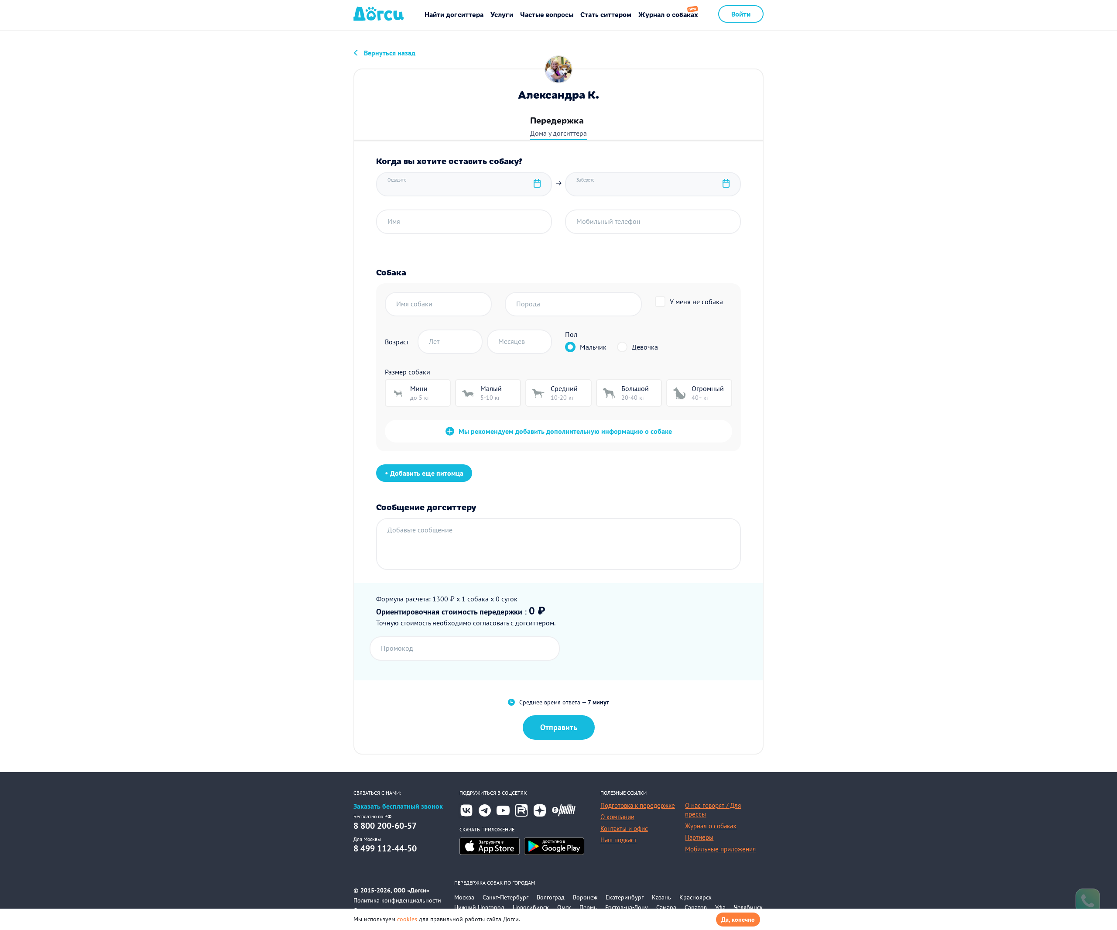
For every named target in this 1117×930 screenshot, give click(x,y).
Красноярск (695, 897)
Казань (661, 897)
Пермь (588, 907)
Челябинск (748, 907)
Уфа (720, 907)
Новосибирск (531, 907)
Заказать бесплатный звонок (398, 806)
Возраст (397, 342)
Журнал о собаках (668, 14)
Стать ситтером (605, 14)
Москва (464, 897)
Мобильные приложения (720, 849)
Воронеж (585, 897)
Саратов (696, 907)
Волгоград (551, 897)
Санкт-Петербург (505, 897)
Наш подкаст (618, 840)
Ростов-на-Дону (626, 907)
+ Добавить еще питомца (424, 473)
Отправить (558, 727)
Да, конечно (738, 919)
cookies (407, 919)
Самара (666, 907)
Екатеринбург (625, 897)
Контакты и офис (624, 828)
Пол (571, 334)
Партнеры (699, 837)
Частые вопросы (546, 14)
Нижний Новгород (479, 907)
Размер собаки (407, 372)
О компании (617, 817)
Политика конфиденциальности (397, 900)
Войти (740, 13)
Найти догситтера (454, 14)
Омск (564, 907)
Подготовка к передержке (637, 805)
